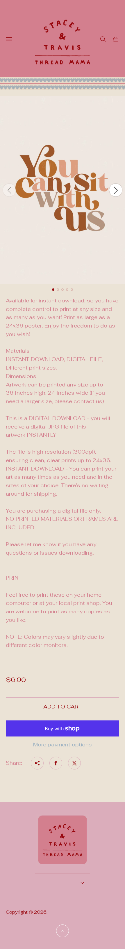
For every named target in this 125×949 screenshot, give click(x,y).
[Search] (103, 39)
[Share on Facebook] (55, 763)
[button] (53, 289)
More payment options (62, 745)
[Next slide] (115, 190)
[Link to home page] (62, 843)
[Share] (37, 763)
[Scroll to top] (62, 930)
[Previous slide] (9, 190)
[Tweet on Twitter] (74, 763)
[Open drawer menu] (9, 39)
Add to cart (62, 706)
